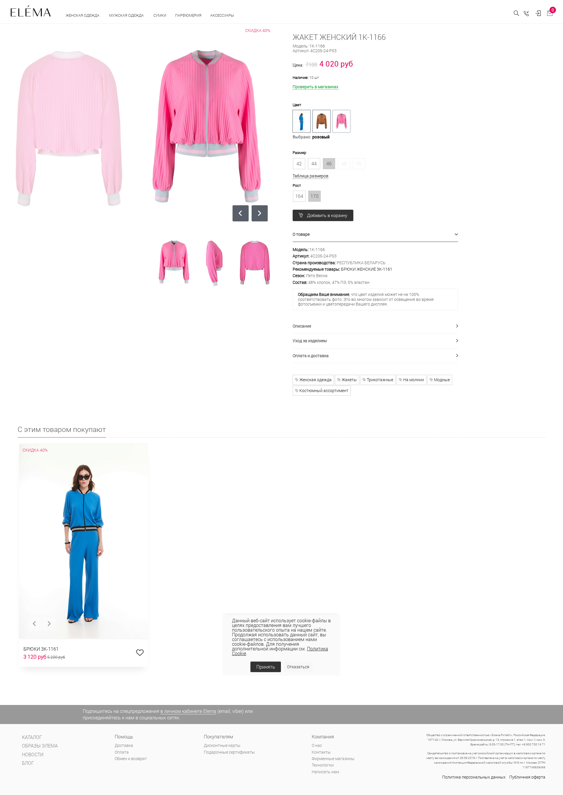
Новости (32, 754)
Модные (441, 379)
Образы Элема (40, 746)
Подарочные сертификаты (229, 752)
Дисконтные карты (222, 745)
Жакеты (349, 379)
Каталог (32, 737)
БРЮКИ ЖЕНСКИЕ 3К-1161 (366, 269)
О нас (317, 745)
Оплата (122, 752)
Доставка (124, 745)
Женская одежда (83, 15)
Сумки (159, 15)
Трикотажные (379, 379)
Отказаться (298, 666)
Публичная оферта (527, 777)
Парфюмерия (188, 15)
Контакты (321, 752)
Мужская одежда (127, 15)
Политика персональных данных (474, 777)
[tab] (375, 234)
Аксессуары (222, 15)
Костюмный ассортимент (323, 390)
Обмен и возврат (131, 758)
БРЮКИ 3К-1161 (41, 649)
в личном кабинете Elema (188, 711)
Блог (28, 763)
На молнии (413, 379)
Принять (265, 667)
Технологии (323, 765)
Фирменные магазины (333, 758)
